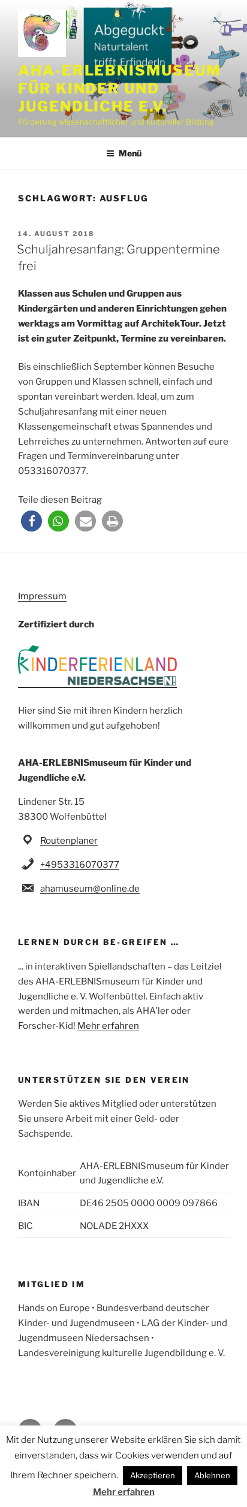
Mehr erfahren (108, 1025)
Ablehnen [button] (212, 1475)
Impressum (42, 596)
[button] (31, 521)
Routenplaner (69, 840)
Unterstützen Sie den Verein (104, 1080)
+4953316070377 (79, 864)
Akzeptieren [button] (152, 1475)
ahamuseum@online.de (90, 888)
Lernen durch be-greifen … (98, 942)
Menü (130, 153)
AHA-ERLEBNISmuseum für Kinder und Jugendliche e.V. (119, 88)
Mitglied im (51, 1284)
